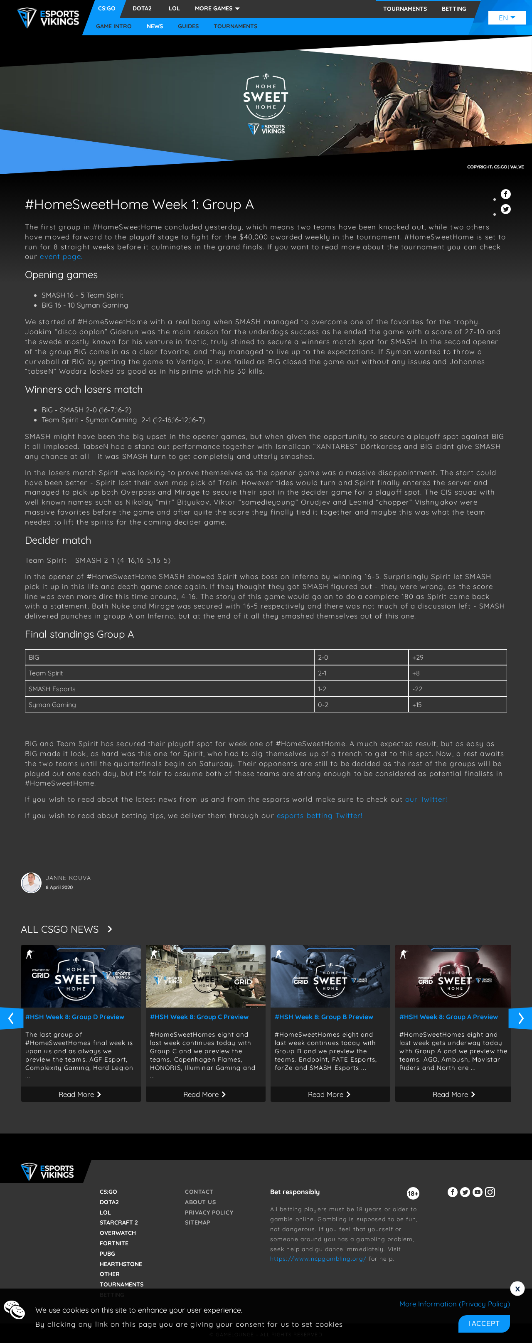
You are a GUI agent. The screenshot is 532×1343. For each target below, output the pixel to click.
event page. (61, 256)
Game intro (114, 26)
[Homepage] (50, 17)
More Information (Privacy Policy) (454, 1303)
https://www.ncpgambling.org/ (318, 1258)
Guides (188, 26)
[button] (507, 199)
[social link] (454, 1197)
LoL (174, 8)
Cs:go (107, 8)
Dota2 (142, 8)
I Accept (484, 1323)
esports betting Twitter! (319, 815)
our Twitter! (427, 799)
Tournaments (235, 26)
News (155, 26)
